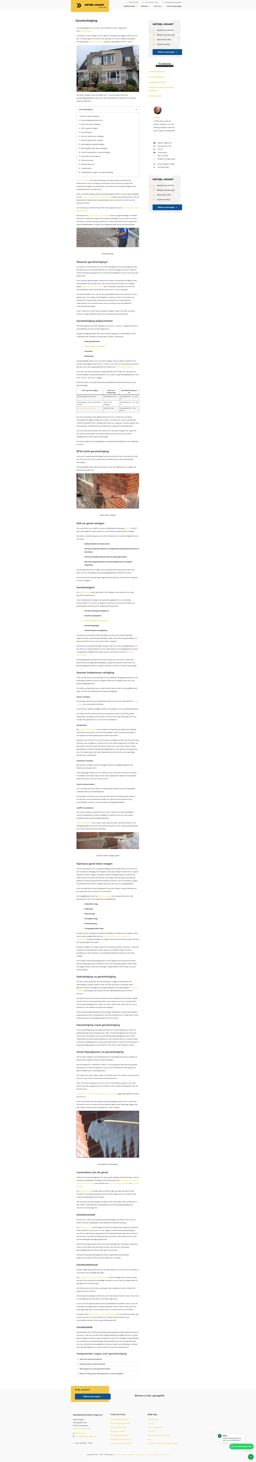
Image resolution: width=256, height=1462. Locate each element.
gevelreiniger (85, 592)
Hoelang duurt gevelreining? (93, 1364)
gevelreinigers (86, 31)
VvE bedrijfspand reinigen (119, 1183)
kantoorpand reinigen (85, 1183)
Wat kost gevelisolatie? (119, 1419)
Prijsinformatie (129, 6)
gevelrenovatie (86, 1227)
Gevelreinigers (86, 132)
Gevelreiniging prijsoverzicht (92, 120)
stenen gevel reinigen (124, 367)
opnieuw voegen (104, 896)
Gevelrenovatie (87, 160)
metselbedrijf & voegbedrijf (98, 215)
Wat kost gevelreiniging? (91, 1359)
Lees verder (158, 135)
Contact (151, 1423)
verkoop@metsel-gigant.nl (85, 1436)
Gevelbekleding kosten (119, 1435)
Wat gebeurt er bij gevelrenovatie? (95, 1369)
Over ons (157, 6)
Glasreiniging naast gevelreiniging (94, 148)
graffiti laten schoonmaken (92, 286)
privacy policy (140, 1454)
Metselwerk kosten (117, 1431)
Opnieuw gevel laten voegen (92, 140)
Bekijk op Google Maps (82, 1428)
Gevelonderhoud (87, 164)
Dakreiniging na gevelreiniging (92, 144)
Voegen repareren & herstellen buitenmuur (161, 89)
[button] (136, 109)
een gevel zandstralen (87, 729)
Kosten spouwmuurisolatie (120, 1443)
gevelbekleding (85, 1191)
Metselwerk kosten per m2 (120, 1439)
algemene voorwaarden (161, 1454)
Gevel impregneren (156, 77)
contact (123, 1454)
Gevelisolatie (86, 168)
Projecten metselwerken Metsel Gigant (163, 1443)
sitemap (116, 1454)
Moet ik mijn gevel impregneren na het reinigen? (102, 1374)
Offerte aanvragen (174, 6)
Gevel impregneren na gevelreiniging (95, 152)
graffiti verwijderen (96, 42)
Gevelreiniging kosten (157, 82)
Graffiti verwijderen (84, 823)
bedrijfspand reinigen (128, 1180)
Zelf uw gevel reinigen (89, 128)
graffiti (127, 528)
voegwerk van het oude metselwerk (94, 1277)
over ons (149, 1454)
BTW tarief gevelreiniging (90, 124)
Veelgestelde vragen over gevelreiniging (97, 172)
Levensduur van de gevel (90, 156)
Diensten (144, 6)
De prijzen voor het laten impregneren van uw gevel (96, 1094)
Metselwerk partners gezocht (159, 1435)
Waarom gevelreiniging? (89, 116)
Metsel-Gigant (94, 5)
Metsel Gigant (153, 1419)
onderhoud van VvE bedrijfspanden (103, 1314)
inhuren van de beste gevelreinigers (96, 197)
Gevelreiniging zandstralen (86, 408)
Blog (149, 1439)
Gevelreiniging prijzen (118, 1427)
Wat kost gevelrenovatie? (120, 1423)
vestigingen (130, 1454)
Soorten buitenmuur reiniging (92, 136)
